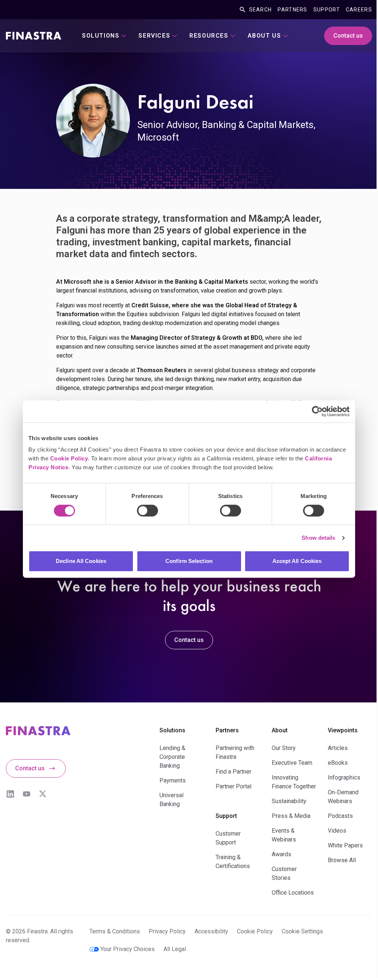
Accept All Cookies (297, 561)
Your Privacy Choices (127, 949)
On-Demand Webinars (343, 797)
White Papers (345, 845)
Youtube (26, 793)
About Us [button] (264, 35)
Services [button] (154, 35)
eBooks (338, 762)
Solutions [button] (100, 35)
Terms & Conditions (114, 931)
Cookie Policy (69, 458)
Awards (281, 854)
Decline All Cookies (81, 561)
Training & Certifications (233, 862)
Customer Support (228, 838)
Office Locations (293, 892)
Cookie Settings (302, 931)
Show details (318, 538)
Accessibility (211, 931)
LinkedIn (10, 793)
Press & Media (291, 815)
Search (260, 10)
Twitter (42, 793)
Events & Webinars (284, 835)
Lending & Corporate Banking (172, 756)
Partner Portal (233, 786)
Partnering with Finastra (235, 752)
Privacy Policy (167, 931)
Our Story (284, 747)
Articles (338, 747)
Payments (172, 780)
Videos (337, 830)
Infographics (344, 777)
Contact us (348, 35)
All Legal (175, 949)
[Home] (33, 36)
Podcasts (340, 815)
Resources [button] (208, 35)
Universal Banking (171, 800)
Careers (359, 10)
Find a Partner (233, 771)
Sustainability (289, 801)
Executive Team (292, 762)
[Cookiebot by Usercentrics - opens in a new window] (317, 411)
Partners (292, 10)
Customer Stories (284, 873)
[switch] (147, 510)
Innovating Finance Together (294, 782)
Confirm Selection (189, 561)
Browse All (342, 860)
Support (326, 10)
